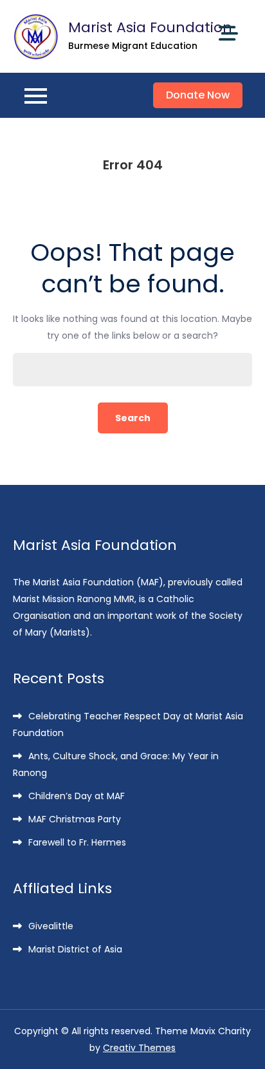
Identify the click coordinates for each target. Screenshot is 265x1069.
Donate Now (198, 95)
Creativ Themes (139, 1047)
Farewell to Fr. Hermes (77, 842)
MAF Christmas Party (74, 819)
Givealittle (50, 926)
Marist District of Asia (75, 949)
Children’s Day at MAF (76, 796)
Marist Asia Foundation (150, 27)
